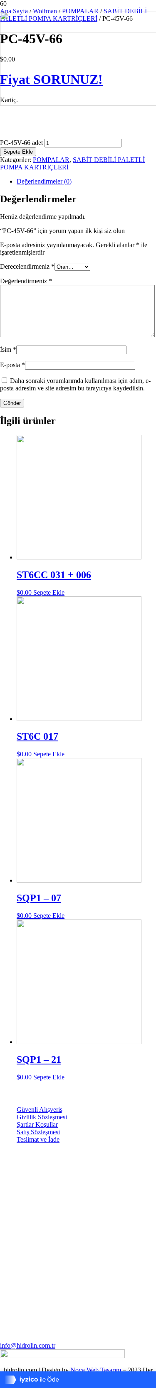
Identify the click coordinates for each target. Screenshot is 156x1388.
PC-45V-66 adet (21, 142)
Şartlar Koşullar (37, 1124)
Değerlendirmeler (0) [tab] (44, 181)
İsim (8, 349)
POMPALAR (51, 159)
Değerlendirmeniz (26, 280)
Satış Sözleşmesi (38, 1131)
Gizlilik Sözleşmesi (42, 1117)
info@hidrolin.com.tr (27, 1345)
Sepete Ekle (18, 152)
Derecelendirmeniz (27, 266)
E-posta (12, 364)
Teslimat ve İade (38, 1139)
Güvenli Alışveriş (39, 1109)
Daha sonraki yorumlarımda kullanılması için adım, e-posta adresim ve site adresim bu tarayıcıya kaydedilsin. (75, 384)
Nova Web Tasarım (95, 1369)
